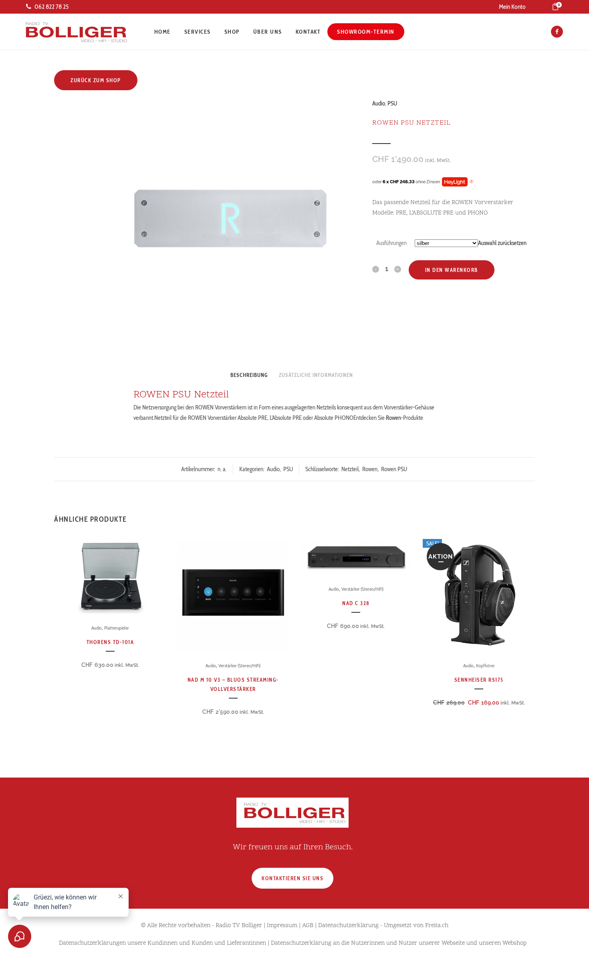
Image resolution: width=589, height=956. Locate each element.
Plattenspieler (116, 628)
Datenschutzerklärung (348, 926)
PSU (392, 103)
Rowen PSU (394, 469)
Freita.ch (436, 926)
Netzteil (350, 469)
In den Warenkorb (451, 270)
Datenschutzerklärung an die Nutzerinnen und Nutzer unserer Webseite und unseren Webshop (398, 943)
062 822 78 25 (51, 6)
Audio (378, 103)
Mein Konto (512, 6)
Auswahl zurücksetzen (502, 243)
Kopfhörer (485, 665)
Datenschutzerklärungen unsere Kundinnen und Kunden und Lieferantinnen (162, 943)
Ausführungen (391, 243)
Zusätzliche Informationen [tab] (316, 375)
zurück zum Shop (96, 80)
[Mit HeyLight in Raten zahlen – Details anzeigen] (471, 182)
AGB (307, 926)
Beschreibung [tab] (249, 375)
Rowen (393, 417)
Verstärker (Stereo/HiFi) (239, 665)
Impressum (282, 926)
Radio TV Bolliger (239, 926)
